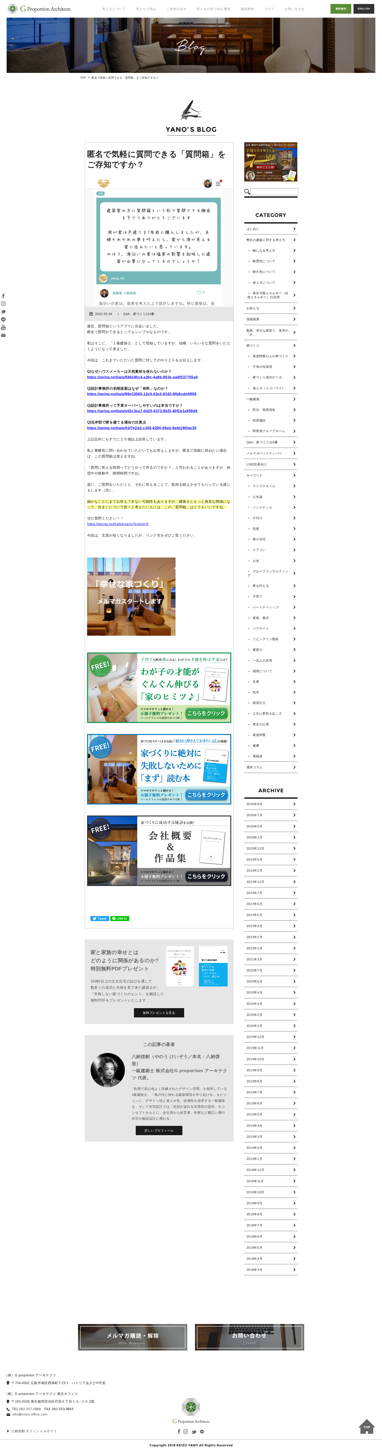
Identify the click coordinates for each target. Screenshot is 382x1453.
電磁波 (257, 756)
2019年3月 (254, 1136)
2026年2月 (254, 837)
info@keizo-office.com (30, 1414)
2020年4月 (254, 992)
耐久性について (264, 271)
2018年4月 (254, 1258)
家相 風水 (261, 618)
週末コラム (254, 767)
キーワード (254, 475)
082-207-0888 (30, 1409)
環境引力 (259, 703)
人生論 (257, 497)
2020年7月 (254, 970)
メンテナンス (262, 507)
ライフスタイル (264, 486)
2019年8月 (254, 1081)
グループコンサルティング (267, 573)
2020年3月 (254, 1003)
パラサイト (261, 628)
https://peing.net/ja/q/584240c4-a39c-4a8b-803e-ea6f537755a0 (142, 377)
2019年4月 (254, 1125)
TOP (83, 77)
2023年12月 (255, 882)
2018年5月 (254, 1247)
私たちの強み (146, 9)
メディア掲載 (110, 42)
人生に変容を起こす (267, 713)
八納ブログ (274, 28)
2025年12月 (255, 848)
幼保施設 (259, 420)
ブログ (269, 9)
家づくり (253, 345)
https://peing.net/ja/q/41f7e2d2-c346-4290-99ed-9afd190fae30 (142, 428)
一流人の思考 (262, 660)
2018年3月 (254, 1269)
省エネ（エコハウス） (269, 388)
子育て (257, 596)
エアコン (259, 550)
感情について (262, 671)
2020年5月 (254, 981)
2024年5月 (254, 859)
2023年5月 (254, 915)
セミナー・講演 (112, 33)
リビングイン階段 (266, 639)
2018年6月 (254, 1236)
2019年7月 (254, 1092)
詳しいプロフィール (159, 1130)
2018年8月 (254, 1214)
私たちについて (114, 9)
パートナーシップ (266, 607)
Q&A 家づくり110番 (262, 442)
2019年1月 (254, 1159)
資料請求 (341, 8)
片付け (257, 518)
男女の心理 (261, 724)
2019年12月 (255, 1037)
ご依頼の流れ (176, 9)
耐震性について (264, 261)
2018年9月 (254, 1203)
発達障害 (259, 735)
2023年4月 (254, 926)
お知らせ (253, 308)
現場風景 (253, 319)
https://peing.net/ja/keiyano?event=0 (118, 524)
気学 (256, 692)
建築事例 (247, 9)
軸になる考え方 (264, 250)
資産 (256, 528)
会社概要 (106, 51)
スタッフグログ (277, 37)
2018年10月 (255, 1192)
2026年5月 (254, 826)
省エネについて (264, 282)
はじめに (253, 229)
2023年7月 (254, 893)
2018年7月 (254, 1225)
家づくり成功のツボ (267, 377)
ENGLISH (364, 8)
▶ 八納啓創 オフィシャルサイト (32, 1431)
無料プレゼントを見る (159, 1013)
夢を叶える (261, 586)
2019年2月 (254, 1148)
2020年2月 (254, 1015)
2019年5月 (254, 1114)
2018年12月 (255, 1170)
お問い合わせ (295, 9)
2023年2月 (254, 937)
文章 (256, 681)
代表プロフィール (113, 24)
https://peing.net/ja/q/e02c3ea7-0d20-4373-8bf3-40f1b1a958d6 (142, 411)
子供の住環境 (262, 366)
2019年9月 (254, 1070)
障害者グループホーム (269, 431)
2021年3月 (254, 959)
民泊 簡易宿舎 (264, 410)
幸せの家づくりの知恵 (279, 17)
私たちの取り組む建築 (214, 9)
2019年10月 (255, 1059)
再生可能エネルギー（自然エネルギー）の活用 (267, 295)
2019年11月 (255, 1048)
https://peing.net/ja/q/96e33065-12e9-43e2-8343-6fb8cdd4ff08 (142, 394)
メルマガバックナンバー (264, 453)
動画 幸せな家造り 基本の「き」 (267, 332)
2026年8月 (254, 804)
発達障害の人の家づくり (270, 356)
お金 (256, 560)
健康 (256, 745)
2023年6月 (254, 904)
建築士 (257, 649)
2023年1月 (254, 948)
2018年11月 (255, 1181)
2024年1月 (254, 870)
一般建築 (253, 399)
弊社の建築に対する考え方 (265, 240)
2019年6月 (254, 1103)
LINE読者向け (256, 464)
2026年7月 (254, 815)
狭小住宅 (259, 539)
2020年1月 (254, 1026)
